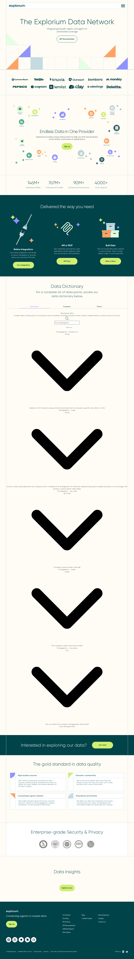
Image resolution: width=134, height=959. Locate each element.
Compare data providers (118, 911)
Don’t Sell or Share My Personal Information (63, 951)
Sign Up (12, 924)
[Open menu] (123, 6)
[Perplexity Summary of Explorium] (14, 939)
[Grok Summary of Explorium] (33, 939)
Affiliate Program (68, 929)
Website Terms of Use (25, 951)
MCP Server (66, 922)
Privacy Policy (38, 951)
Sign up (67, 146)
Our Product (67, 915)
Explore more (67, 888)
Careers (101, 918)
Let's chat (102, 745)
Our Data (66, 918)
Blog (83, 915)
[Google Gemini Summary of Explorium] (21, 939)
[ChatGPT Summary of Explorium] (8, 939)
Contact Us (102, 922)
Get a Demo (67, 932)
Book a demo (111, 261)
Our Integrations (23, 265)
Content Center (87, 918)
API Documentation (67, 39)
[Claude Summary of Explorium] (27, 939)
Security (46, 951)
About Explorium (103, 915)
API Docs (67, 261)
